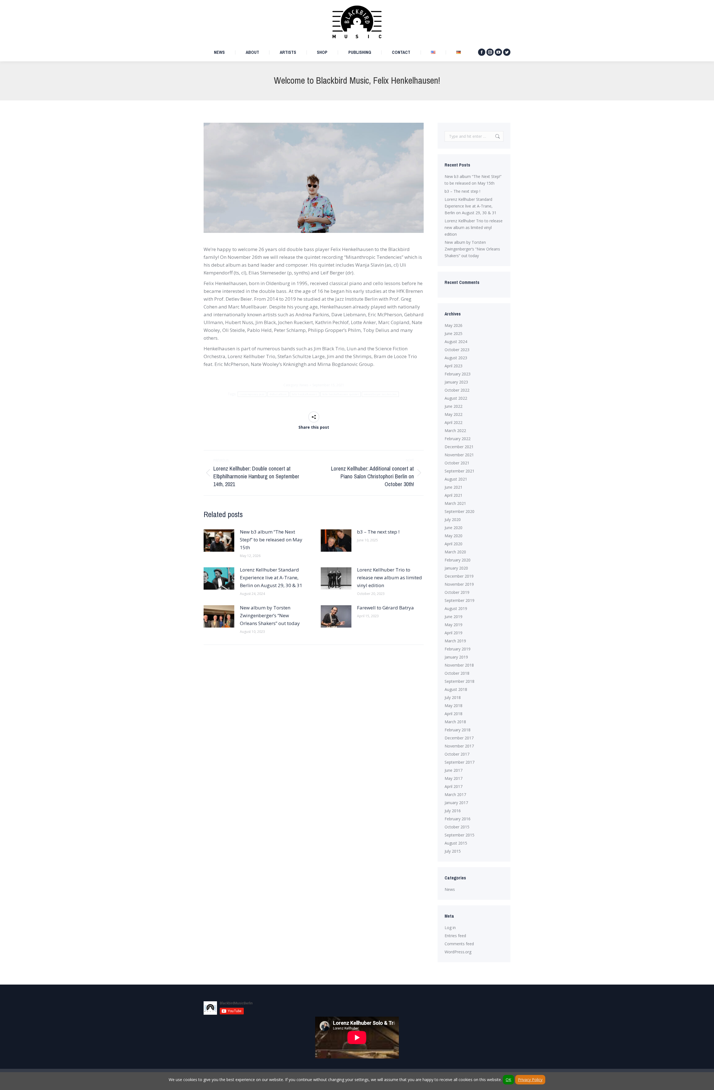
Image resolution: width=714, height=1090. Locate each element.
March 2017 (455, 794)
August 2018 (456, 689)
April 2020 (453, 543)
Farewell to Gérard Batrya (385, 607)
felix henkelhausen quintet (340, 394)
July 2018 (453, 697)
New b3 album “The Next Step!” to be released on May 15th (271, 540)
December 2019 (459, 576)
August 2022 (456, 398)
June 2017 (453, 770)
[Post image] (219, 540)
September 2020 (459, 511)
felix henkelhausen (304, 394)
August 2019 (456, 608)
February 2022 (458, 438)
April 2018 (453, 713)
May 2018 (453, 705)
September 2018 (459, 681)
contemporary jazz (252, 394)
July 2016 (453, 810)
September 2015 (459, 835)
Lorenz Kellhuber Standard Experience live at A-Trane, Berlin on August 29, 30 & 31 (271, 577)
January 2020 (456, 568)
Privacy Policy (530, 1079)
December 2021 (459, 446)
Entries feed (455, 935)
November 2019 (459, 584)
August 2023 (456, 357)
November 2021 (459, 454)
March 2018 (455, 721)
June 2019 (453, 616)
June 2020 (453, 527)
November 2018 (459, 665)
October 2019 (457, 592)
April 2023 (453, 365)
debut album (277, 394)
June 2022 (453, 406)
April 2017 (453, 786)
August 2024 (456, 341)
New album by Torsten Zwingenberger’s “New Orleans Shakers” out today (270, 615)
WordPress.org (458, 951)
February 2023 (458, 374)
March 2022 (455, 430)
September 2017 (459, 762)
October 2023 (457, 349)
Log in (450, 927)
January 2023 (456, 382)
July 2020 (453, 519)
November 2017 (459, 746)
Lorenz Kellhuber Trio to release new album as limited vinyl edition (389, 577)
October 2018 (457, 673)
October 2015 (457, 826)
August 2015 (456, 843)
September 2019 (459, 600)
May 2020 (453, 535)
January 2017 (456, 802)
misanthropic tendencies (380, 394)
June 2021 (453, 487)
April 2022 (453, 422)
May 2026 (453, 325)
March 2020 (455, 551)
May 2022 (453, 414)
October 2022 (457, 390)
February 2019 (458, 649)
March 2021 (455, 503)
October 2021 (457, 463)
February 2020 (458, 560)
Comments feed (459, 943)
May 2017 (453, 778)
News (304, 385)
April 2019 (453, 632)
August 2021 (456, 479)
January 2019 (456, 657)
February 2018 (458, 729)
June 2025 (453, 333)
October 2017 (457, 754)
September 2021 (459, 471)
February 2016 (458, 818)
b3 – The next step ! (378, 532)
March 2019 (455, 640)
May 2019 (453, 624)
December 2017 (459, 738)
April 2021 (453, 495)
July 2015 (453, 851)
